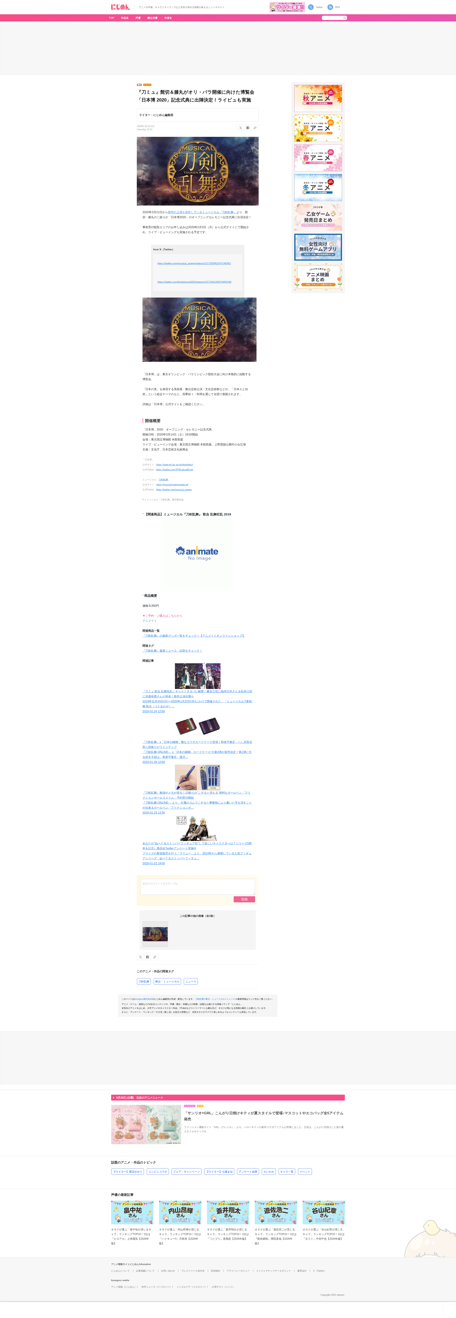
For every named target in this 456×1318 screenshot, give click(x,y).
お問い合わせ (168, 1270)
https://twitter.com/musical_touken (174, 489)
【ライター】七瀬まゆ (219, 1171)
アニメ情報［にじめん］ (124, 1287)
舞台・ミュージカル (167, 981)
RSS (337, 7)
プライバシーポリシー (238, 1270)
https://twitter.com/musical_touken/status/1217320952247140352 (194, 263)
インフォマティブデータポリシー (273, 1270)
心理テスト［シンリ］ (223, 1287)
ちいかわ (268, 1171)
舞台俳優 (152, 17)
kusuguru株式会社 (143, 999)
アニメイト (149, 620)
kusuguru (116, 1280)
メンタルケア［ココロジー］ (192, 1287)
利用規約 (215, 1270)
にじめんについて (120, 1270)
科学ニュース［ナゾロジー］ (157, 1287)
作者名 (168, 17)
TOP (111, 17)
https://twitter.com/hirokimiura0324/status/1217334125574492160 (194, 281)
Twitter (319, 7)
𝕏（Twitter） (319, 1270)
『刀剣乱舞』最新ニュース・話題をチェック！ (172, 650)
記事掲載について (145, 1270)
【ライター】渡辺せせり (127, 1171)
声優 (138, 17)
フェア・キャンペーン (186, 1171)
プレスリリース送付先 (192, 1270)
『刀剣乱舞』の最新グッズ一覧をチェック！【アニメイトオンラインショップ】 (193, 635)
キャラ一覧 (287, 1171)
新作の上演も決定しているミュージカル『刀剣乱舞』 (202, 212)
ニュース (190, 981)
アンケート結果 (248, 1171)
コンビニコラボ (157, 1171)
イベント (305, 1171)
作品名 (125, 17)
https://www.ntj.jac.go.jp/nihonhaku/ (174, 464)
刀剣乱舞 (163, 479)
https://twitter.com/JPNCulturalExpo (174, 469)
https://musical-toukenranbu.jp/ (172, 484)
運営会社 (302, 1270)
